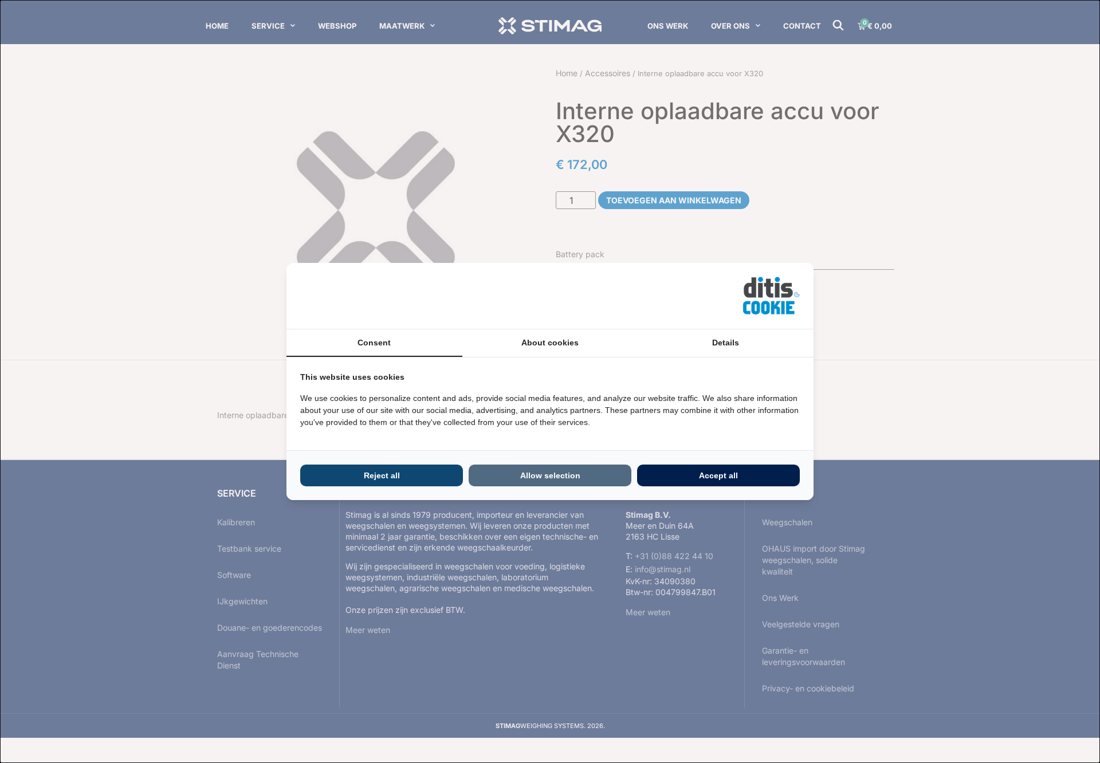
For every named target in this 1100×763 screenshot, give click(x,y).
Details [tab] (725, 342)
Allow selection (550, 475)
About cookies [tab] (550, 342)
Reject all (382, 475)
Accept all (718, 475)
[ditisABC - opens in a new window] (771, 296)
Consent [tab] (374, 342)
